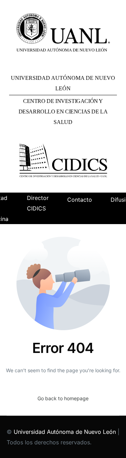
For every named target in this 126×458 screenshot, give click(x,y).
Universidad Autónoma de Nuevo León (65, 431)
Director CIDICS (38, 203)
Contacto (79, 199)
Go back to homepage (63, 398)
